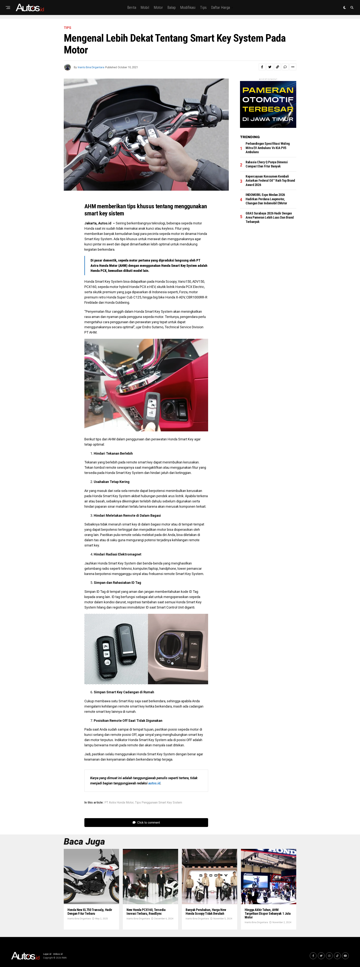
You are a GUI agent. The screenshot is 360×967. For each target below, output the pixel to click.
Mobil (145, 7)
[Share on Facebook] (262, 67)
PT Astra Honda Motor (119, 802)
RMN (64, 958)
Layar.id (47, 954)
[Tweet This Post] (269, 67)
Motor (158, 7)
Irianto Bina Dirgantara (91, 67)
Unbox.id (57, 954)
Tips (203, 7)
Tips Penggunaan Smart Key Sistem (158, 802)
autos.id (154, 783)
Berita (131, 7)
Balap (171, 7)
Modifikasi (188, 7)
